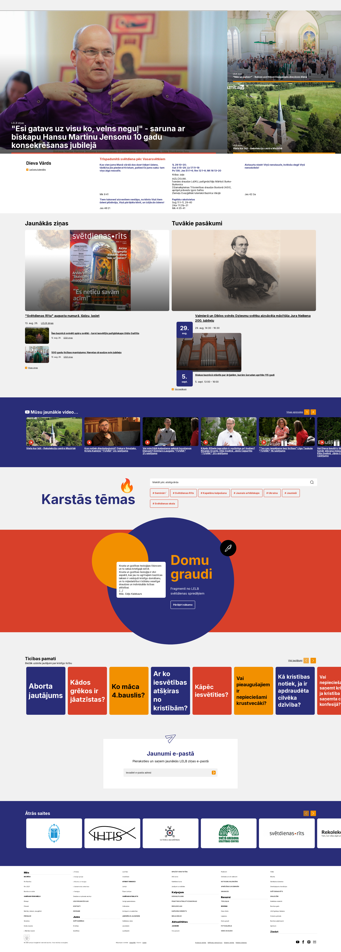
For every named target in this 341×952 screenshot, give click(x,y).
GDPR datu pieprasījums (215, 942)
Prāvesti (26, 906)
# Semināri (159, 493)
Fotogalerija (226, 926)
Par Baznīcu (27, 881)
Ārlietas (76, 872)
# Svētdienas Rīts (183, 493)
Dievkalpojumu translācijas (278, 886)
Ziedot (274, 931)
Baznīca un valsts (29, 891)
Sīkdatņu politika (229, 942)
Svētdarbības (78, 921)
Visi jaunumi (176, 931)
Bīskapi (26, 901)
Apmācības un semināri (230, 886)
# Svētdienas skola (164, 503)
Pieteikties (215, 772)
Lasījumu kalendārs (37, 170)
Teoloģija (77, 891)
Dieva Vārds (224, 911)
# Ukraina (272, 493)
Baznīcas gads (274, 906)
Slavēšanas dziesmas (276, 881)
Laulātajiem (125, 931)
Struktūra (27, 921)
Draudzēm (274, 896)
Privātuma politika (200, 942)
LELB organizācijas (81, 901)
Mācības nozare (30, 931)
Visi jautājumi (295, 660)
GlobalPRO (132, 942)
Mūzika (272, 876)
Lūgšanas (224, 916)
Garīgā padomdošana (128, 901)
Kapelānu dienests (179, 911)
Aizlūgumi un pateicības (130, 911)
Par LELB (27, 886)
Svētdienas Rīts (276, 891)
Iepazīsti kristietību (180, 872)
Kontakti (77, 906)
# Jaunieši (291, 493)
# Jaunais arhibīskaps (246, 493)
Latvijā (124, 886)
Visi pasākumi (180, 389)
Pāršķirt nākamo (182, 604)
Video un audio (227, 931)
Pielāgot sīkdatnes (241, 942)
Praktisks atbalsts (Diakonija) (184, 901)
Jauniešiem (125, 926)
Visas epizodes (294, 412)
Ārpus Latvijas (126, 891)
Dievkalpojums (178, 896)
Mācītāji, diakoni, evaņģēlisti (33, 911)
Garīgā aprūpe (78, 876)
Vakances (225, 891)
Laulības (125, 872)
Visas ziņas (33, 368)
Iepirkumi (273, 926)
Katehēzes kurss (177, 881)
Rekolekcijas (177, 906)
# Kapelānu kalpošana (214, 493)
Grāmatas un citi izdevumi (229, 876)
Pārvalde (27, 916)
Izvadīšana (125, 876)
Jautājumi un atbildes (178, 886)
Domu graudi (225, 921)
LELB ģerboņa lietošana (277, 911)
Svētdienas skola (127, 921)
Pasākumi (224, 872)
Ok (314, 482)
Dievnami (76, 911)
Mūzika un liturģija (80, 881)
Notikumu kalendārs (229, 881)
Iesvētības (76, 931)
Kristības (76, 926)
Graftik (144, 942)
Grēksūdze (125, 906)
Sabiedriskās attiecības (81, 886)
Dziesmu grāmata (275, 916)
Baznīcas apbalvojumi (277, 921)
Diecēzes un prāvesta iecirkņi (82, 896)
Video (272, 872)
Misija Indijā (177, 916)
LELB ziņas (17, 123)
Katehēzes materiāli (276, 901)
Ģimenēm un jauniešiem (131, 916)
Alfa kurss (175, 876)
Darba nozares (28, 926)
